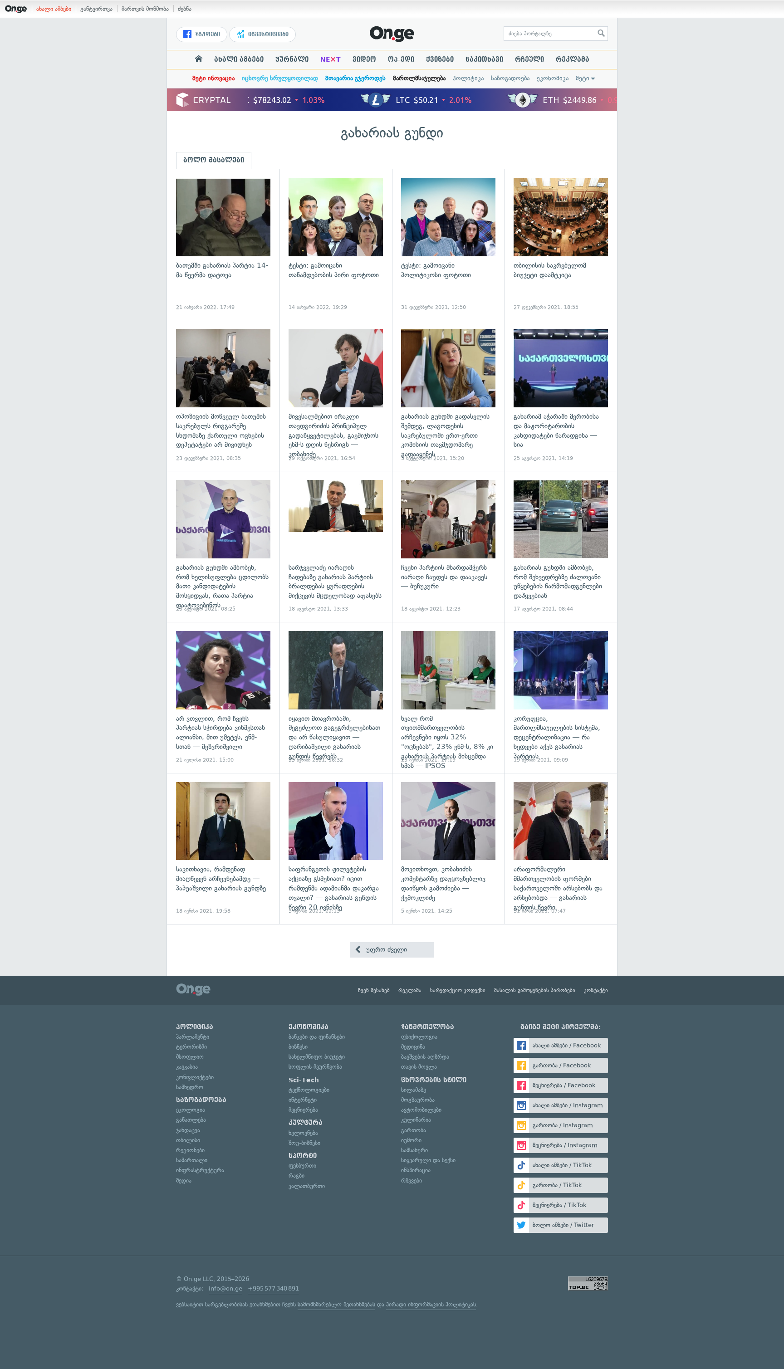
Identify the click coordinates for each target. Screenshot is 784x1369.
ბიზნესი (298, 1046)
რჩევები (411, 1180)
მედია (183, 1180)
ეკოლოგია (190, 1109)
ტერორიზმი (191, 1046)
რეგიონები (190, 1150)
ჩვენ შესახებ (374, 990)
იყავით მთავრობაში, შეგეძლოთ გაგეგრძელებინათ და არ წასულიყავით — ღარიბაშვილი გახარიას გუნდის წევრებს (335, 697)
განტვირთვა (96, 8)
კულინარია (416, 1119)
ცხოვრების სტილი (433, 1080)
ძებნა (184, 8)
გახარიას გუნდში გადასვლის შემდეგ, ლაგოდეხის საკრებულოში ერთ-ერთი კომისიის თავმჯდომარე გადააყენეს (448, 395)
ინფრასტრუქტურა (200, 1170)
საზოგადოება (510, 78)
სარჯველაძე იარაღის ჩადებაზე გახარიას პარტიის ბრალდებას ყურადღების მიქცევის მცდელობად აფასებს (335, 546)
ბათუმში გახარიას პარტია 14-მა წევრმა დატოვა (223, 244)
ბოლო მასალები (213, 160)
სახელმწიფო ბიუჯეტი (317, 1056)
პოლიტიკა (468, 78)
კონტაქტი (596, 990)
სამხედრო (189, 1087)
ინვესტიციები (267, 34)
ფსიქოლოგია (419, 1036)
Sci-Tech (304, 1080)
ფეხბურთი (302, 1165)
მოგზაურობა (418, 1099)
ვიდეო (364, 59)
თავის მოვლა (419, 1066)
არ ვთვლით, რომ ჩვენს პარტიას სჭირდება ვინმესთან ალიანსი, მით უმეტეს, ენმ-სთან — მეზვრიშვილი (223, 697)
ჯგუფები (206, 34)
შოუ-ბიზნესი (304, 1142)
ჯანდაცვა (188, 1130)
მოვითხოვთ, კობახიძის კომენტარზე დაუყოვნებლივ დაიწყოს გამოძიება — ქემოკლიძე (448, 848)
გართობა (413, 1130)
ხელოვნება (303, 1132)
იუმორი (411, 1140)
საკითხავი (484, 59)
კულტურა (306, 1122)
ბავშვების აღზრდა (425, 1056)
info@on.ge (225, 1288)
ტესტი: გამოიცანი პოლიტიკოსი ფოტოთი (448, 244)
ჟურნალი (292, 59)
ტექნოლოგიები (309, 1089)
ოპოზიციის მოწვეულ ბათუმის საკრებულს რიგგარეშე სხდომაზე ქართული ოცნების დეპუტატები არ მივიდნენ (223, 395)
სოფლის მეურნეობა (315, 1066)
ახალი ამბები (53, 8)
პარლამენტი (192, 1036)
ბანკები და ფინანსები (317, 1036)
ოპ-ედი (401, 59)
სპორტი (303, 1155)
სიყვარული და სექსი (428, 1160)
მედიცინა (413, 1046)
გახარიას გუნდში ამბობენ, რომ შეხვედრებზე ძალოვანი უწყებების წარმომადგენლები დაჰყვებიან (561, 546)
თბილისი (188, 1140)
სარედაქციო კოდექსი (457, 990)
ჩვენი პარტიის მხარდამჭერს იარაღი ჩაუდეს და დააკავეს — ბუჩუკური (448, 546)
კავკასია (187, 1066)
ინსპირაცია (416, 1170)
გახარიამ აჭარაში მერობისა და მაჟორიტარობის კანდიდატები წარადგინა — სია (561, 395)
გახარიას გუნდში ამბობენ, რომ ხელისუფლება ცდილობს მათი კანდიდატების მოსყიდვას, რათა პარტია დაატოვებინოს (223, 546)
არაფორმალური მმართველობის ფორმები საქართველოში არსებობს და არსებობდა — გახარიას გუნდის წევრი (561, 848)
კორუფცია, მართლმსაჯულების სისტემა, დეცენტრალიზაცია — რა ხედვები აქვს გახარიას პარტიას (561, 697)
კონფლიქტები (195, 1077)
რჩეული (529, 59)
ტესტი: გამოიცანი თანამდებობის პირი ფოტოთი (335, 244)
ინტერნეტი (303, 1099)
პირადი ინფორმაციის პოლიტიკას (431, 1304)
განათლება (191, 1119)
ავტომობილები (421, 1109)
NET (330, 59)
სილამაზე (413, 1089)
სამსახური (414, 1150)
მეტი (582, 78)
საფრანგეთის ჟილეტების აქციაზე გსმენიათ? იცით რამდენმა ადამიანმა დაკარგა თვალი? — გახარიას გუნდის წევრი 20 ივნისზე (335, 848)
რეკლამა (572, 59)
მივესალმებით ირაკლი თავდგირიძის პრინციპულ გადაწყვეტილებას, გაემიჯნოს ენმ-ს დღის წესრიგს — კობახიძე (335, 395)
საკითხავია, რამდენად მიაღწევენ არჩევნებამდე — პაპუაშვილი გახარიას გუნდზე (223, 848)
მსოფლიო (190, 1056)
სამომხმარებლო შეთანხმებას (336, 1304)
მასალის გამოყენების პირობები (534, 990)
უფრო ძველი (385, 949)
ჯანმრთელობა (427, 1027)
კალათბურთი (307, 1186)
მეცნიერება (303, 1109)
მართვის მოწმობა (145, 8)
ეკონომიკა (552, 78)
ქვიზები (440, 59)
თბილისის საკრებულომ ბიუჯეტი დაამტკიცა (561, 244)
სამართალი (191, 1160)
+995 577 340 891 (273, 1288)
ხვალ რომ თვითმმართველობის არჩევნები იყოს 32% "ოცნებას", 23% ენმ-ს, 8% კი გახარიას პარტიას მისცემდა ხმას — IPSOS (448, 697)
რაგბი (296, 1175)
